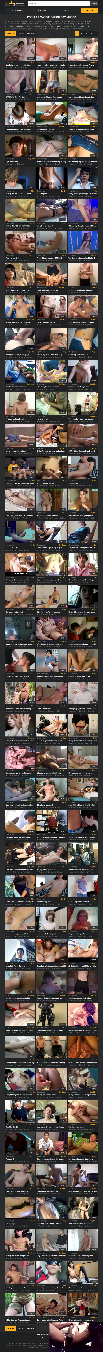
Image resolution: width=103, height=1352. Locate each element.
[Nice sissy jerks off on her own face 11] (20, 789)
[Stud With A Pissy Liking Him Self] (83, 789)
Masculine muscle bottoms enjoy (81, 1288)
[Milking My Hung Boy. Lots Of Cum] (83, 210)
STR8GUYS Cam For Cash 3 (16, 97)
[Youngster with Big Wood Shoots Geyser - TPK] (20, 178)
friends (57, 21)
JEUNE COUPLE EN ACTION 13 (18, 226)
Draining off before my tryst (47, 1191)
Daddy (58, 325)
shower (9, 24)
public (17, 29)
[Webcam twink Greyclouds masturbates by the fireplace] (83, 371)
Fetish (56, 67)
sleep (72, 24)
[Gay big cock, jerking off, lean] (20, 1272)
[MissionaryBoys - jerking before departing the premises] (20, 564)
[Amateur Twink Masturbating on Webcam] (51, 982)
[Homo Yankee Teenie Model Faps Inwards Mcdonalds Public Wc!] (83, 564)
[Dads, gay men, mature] (51, 306)
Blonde (50, 968)
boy (84, 21)
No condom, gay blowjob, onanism (19, 773)
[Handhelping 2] (51, 403)
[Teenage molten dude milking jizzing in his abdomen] (51, 146)
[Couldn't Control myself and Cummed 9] (83, 660)
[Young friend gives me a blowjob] (20, 113)
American (82, 67)
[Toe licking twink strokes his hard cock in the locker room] (83, 242)
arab (39, 29)
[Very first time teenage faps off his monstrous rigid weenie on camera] (83, 532)
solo (18, 21)
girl (88, 26)
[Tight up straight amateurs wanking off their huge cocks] (51, 1047)
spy (49, 24)
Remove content (47, 1338)
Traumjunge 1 (11, 1224)
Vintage (30, 614)
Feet (89, 260)
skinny (46, 29)
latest (20, 34)
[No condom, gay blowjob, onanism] (20, 757)
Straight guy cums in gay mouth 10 (82, 644)
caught (28, 26)
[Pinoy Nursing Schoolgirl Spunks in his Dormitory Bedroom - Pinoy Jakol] (83, 178)
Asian (25, 67)
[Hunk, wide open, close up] (51, 274)
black (74, 26)
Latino (90, 357)
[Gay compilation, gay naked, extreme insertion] (51, 564)
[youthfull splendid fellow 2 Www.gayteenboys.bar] (51, 500)
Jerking (62, 518)
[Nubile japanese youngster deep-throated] (20, 49)
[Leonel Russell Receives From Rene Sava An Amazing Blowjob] (20, 467)
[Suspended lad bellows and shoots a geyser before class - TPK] (20, 628)
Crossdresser (21, 807)
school (9, 29)
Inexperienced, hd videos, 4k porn (81, 65)
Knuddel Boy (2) (12, 1127)
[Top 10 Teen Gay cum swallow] (20, 660)
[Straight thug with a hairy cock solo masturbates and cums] (20, 1079)
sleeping (19, 26)
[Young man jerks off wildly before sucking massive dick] (83, 821)
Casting (89, 1226)
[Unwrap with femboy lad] (51, 918)
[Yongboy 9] (20, 1143)
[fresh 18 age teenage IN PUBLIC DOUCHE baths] (51, 242)
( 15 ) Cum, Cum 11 (13, 548)
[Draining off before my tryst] (51, 1175)
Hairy (63, 67)
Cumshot (42, 67)
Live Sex (89, 10)
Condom (48, 743)
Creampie (82, 904)
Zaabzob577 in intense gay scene (81, 129)
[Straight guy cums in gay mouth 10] (83, 628)
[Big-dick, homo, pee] (83, 1111)
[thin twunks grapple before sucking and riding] (83, 403)
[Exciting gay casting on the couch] (51, 1143)
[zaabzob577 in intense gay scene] (83, 113)
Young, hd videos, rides (46, 1095)
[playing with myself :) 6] (83, 918)
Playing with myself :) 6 (77, 934)
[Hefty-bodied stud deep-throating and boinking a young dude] (20, 693)
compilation (33, 24)
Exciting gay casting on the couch (50, 1159)
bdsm (80, 29)
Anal (18, 67)
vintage (89, 24)
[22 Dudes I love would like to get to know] (83, 950)
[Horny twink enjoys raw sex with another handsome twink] (83, 1304)
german (66, 26)
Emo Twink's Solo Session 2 (17, 1191)
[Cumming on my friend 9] (83, 339)
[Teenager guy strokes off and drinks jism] (83, 693)
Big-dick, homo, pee (76, 1127)
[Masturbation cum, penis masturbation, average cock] (51, 113)
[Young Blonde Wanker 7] (51, 467)
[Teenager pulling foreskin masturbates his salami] (20, 403)
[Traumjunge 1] (20, 1208)
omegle (56, 29)
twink (91, 21)
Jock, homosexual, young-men (80, 1224)
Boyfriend (88, 325)
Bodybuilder (61, 775)
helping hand (21, 24)
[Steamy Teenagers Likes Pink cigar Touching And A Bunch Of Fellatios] (20, 886)
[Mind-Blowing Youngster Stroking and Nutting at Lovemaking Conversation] (20, 274)
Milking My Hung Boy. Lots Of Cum (82, 226)
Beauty (18, 743)
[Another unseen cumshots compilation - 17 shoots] (20, 371)
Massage (60, 1161)
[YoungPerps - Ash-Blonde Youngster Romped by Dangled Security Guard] (51, 821)
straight (80, 24)
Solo (93, 1129)
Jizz (89, 293)
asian (40, 21)
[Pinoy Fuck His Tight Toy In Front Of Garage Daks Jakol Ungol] (51, 660)
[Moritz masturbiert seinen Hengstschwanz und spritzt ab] (20, 435)
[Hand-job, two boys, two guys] (20, 339)
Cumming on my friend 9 (78, 355)
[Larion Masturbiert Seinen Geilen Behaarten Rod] (83, 81)
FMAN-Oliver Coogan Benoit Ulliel (81, 451)
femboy (49, 21)
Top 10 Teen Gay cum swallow (17, 676)
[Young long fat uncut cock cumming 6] (20, 1047)
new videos (42, 10)
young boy (49, 26)
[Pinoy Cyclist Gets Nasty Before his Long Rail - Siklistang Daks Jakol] (51, 1272)
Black (81, 647)
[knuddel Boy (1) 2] (51, 886)
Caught (57, 679)
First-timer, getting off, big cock (80, 290)
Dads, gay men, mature (46, 322)
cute (56, 24)
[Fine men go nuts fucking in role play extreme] (51, 725)
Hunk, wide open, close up (47, 290)
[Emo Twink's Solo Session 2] (20, 1175)
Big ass (72, 228)
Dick (49, 67)
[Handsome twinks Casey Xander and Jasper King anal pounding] (83, 1175)
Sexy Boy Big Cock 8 (45, 226)
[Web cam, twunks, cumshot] (51, 371)
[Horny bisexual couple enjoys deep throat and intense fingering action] (83, 1079)
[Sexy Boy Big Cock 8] (51, 210)
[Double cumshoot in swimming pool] (83, 1014)
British (81, 1226)
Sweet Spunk (42, 194)
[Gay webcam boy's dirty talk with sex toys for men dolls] (51, 1240)
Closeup (58, 164)
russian (64, 24)
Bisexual (91, 711)
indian (72, 29)
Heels (25, 1033)
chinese (10, 26)
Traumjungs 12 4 (12, 258)
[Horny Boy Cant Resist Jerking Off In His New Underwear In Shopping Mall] (83, 725)
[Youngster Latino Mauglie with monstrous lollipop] (20, 1240)
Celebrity (58, 1290)
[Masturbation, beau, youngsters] (83, 500)
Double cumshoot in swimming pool (82, 1030)
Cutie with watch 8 (44, 709)
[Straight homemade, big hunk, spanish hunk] (51, 757)
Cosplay (57, 743)
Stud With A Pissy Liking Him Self (81, 805)
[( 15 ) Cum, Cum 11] (20, 532)
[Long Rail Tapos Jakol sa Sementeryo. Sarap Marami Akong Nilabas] (20, 950)
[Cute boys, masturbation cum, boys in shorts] (20, 854)
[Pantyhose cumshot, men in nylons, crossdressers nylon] (20, 1014)
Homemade (84, 518)
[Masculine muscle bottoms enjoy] (83, 1272)
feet (58, 26)
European (26, 421)
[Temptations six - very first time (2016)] (83, 854)
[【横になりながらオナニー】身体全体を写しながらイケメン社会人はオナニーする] (20, 500)
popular (10, 34)
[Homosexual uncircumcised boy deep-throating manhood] (83, 757)
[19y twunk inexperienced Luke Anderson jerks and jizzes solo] (20, 918)
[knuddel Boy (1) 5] (83, 467)
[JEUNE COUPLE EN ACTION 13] (20, 210)
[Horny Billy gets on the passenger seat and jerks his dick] (83, 596)
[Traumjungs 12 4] (20, 242)
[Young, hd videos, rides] (51, 1079)
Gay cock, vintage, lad (14, 612)
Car (89, 614)
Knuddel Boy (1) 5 (75, 483)
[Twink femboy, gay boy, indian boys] (51, 435)
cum (43, 24)
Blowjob (10, 132)
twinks (31, 29)
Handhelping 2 (42, 419)
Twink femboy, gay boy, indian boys (51, 451)
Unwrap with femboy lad (46, 934)
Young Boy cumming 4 (46, 870)
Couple (81, 228)
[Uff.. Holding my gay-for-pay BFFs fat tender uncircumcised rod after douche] (83, 146)
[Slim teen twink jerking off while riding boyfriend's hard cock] (83, 306)
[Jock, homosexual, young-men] (83, 1208)
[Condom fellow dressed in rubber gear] (51, 1014)
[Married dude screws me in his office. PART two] (20, 982)
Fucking (54, 518)
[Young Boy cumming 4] (51, 854)
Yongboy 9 (10, 1159)
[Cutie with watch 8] (51, 693)
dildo (82, 26)
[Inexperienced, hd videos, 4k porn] (83, 49)
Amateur (10, 67)
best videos (17, 10)
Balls (40, 647)
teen (25, 21)
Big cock (49, 164)
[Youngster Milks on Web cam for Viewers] (51, 81)
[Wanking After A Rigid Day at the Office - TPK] (51, 1208)
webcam (67, 21)
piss (24, 29)
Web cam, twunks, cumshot (48, 387)
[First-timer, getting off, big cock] (83, 274)
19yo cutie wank (12, 162)
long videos (68, 10)
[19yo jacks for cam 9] (51, 789)
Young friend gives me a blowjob (18, 129)
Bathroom (51, 550)
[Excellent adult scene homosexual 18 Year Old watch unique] (51, 950)
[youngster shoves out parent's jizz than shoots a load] (51, 1111)
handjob (76, 21)
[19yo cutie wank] (20, 146)
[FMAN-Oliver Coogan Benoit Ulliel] (83, 435)
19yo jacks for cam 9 (45, 805)
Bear (49, 1194)
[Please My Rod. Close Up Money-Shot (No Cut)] (51, 339)
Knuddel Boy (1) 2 (44, 902)
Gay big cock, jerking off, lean (17, 1288)
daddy (64, 29)
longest (31, 34)
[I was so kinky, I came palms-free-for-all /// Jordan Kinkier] (51, 49)
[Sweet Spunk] (51, 178)
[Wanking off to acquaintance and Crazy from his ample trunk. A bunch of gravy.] (51, 628)
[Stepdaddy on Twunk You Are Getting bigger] (51, 596)
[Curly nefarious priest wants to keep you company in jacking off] (20, 725)
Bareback (89, 164)
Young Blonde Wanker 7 (46, 483)
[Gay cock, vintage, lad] (20, 596)
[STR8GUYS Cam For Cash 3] (20, 81)
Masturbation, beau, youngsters (80, 516)
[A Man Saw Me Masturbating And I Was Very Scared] (20, 1304)
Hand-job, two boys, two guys (17, 355)
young (32, 21)
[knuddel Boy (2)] (20, 1111)
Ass (90, 67)
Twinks (22, 614)
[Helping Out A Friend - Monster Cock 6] (83, 1047)
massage (38, 26)
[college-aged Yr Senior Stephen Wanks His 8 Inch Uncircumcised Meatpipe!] (83, 886)
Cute (18, 196)
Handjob (51, 99)
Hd (58, 99)
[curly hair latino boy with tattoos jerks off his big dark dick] (20, 821)
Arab (87, 132)
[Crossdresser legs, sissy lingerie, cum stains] (51, 532)
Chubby (41, 325)
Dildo (60, 1097)
